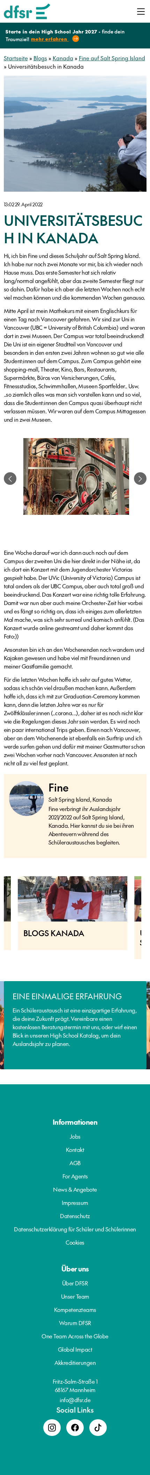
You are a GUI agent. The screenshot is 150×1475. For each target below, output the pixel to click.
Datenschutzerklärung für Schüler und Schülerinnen (75, 1229)
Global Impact (75, 1349)
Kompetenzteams (75, 1309)
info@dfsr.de (75, 1400)
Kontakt (75, 1149)
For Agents (75, 1176)
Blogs (40, 58)
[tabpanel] (76, 478)
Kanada (63, 58)
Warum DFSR (75, 1323)
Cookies (75, 1242)
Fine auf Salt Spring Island (112, 58)
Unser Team (75, 1296)
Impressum (75, 1202)
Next (146, 921)
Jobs (75, 1136)
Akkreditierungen (75, 1362)
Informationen (75, 1122)
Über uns (75, 1269)
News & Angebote (75, 1189)
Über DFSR (75, 1283)
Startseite (16, 58)
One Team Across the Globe (75, 1336)
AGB (75, 1163)
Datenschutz (75, 1216)
